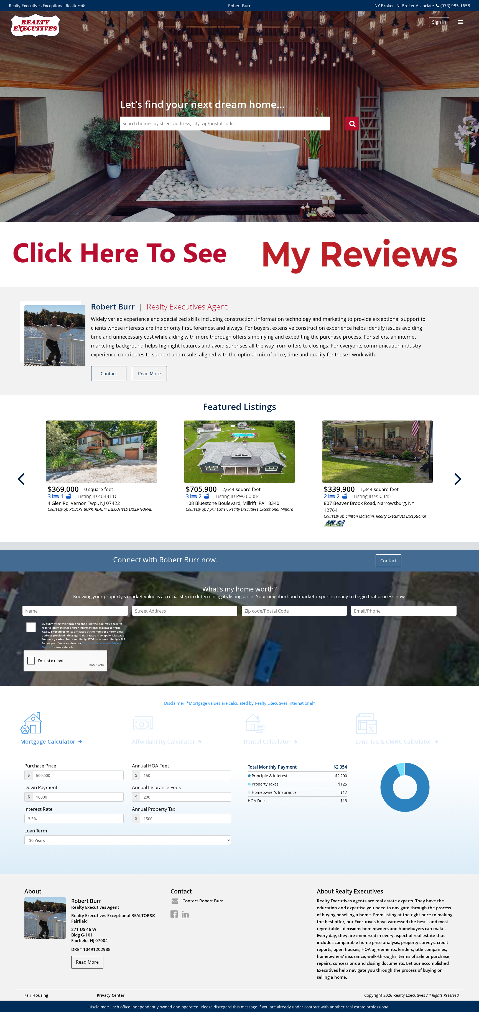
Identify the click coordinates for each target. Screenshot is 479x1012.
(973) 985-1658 (455, 5)
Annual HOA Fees (151, 765)
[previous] (21, 478)
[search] (352, 124)
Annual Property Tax (153, 809)
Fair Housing (36, 995)
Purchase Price (40, 765)
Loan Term (35, 830)
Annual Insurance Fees (156, 787)
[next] (458, 478)
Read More (149, 374)
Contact (109, 374)
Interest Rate (38, 809)
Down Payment (40, 787)
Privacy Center (110, 995)
